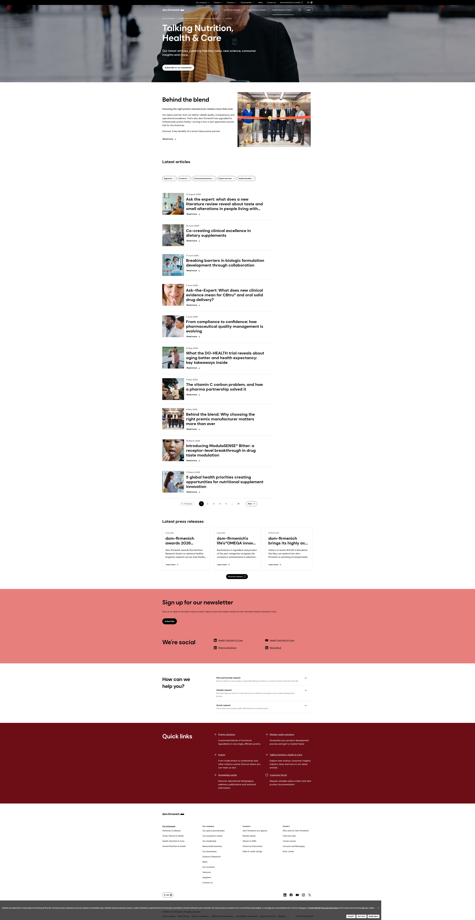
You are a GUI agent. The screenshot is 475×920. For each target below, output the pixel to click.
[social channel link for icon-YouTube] (297, 895)
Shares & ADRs (249, 841)
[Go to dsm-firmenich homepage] (173, 9)
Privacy (302, 908)
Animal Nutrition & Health (174, 846)
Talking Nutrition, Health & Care (286, 754)
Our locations (208, 867)
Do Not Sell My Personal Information (323, 908)
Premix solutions (226, 734)
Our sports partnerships (213, 830)
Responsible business (212, 846)
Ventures (206, 872)
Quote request (223, 705)
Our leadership (209, 841)
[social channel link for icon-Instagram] (303, 895)
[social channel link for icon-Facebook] (291, 895)
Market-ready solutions (282, 734)
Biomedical (275, 647)
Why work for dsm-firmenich (296, 830)
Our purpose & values (212, 836)
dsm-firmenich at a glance (255, 830)
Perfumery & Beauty (171, 830)
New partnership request (228, 677)
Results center (249, 836)
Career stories (289, 841)
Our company (208, 826)
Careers (286, 826)
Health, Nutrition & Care (188, 18)
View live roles (289, 836)
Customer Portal (278, 775)
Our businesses (168, 18)
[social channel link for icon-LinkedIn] (285, 895)
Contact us (207, 882)
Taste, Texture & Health (173, 836)
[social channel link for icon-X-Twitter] (310, 895)
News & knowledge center (212, 18)
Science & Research (211, 856)
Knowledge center (227, 775)
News (204, 862)
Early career (288, 851)
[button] (299, 9)
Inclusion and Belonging (294, 846)
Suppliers (206, 877)
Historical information (252, 846)
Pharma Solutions (227, 647)
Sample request (224, 690)
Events (221, 754)
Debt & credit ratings (252, 851)
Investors (246, 826)
